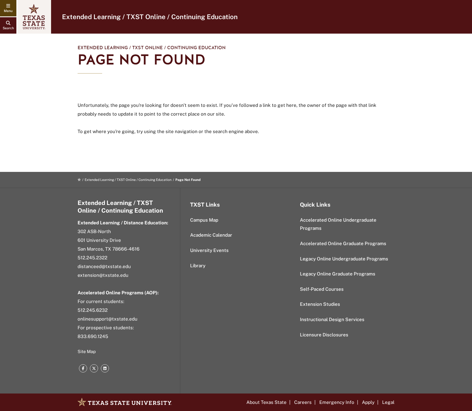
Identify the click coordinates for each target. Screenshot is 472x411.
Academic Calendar (211, 235)
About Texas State (266, 402)
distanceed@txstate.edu (104, 266)
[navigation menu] (8, 8)
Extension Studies (320, 304)
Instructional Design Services (332, 319)
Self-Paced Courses (322, 289)
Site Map (87, 351)
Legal (388, 402)
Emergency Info (336, 402)
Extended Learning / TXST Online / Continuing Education (150, 16)
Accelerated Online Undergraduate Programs (338, 224)
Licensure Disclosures (324, 334)
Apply (368, 402)
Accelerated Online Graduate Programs (343, 243)
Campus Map (204, 220)
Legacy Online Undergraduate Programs (344, 259)
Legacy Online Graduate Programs (337, 274)
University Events (209, 250)
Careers (303, 402)
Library (197, 265)
